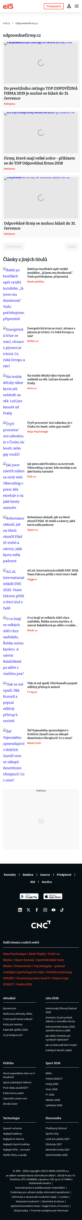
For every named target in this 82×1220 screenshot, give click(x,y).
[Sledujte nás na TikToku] (62, 910)
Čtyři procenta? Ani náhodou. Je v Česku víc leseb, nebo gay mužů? (49, 424)
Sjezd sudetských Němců (17, 1082)
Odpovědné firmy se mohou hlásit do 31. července (40, 226)
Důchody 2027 (54, 1144)
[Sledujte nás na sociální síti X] (28, 910)
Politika (8, 1063)
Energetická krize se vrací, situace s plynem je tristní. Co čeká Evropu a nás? (51, 332)
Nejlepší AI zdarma (13, 1139)
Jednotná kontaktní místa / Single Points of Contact (40, 1206)
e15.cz (6, 23)
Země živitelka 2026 (57, 1155)
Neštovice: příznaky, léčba (17, 1013)
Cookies (63, 1196)
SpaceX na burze (12, 1128)
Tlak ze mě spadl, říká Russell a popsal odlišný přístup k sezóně (52, 685)
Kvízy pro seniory (13, 1024)
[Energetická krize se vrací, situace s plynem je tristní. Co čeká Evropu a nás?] (14, 347)
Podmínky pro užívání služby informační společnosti (39, 1192)
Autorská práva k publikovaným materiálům (40, 1187)
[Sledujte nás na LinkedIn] (20, 910)
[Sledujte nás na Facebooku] (37, 910)
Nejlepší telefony (12, 1133)
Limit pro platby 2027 (58, 1139)
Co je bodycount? (13, 1035)
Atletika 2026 (53, 1100)
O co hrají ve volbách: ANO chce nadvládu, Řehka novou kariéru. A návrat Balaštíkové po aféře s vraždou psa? (52, 621)
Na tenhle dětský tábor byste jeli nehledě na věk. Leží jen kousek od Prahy (50, 379)
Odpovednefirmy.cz (26, 23)
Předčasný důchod (56, 1128)
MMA (49, 1073)
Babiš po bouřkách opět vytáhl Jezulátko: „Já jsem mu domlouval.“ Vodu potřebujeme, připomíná (50, 272)
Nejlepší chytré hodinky (16, 1144)
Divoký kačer (10, 1103)
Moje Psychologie (14, 954)
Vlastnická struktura (53, 1201)
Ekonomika (53, 1118)
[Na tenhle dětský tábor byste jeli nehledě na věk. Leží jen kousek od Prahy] (14, 395)
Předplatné (64, 874)
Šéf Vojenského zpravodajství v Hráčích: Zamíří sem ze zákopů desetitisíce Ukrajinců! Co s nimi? (49, 734)
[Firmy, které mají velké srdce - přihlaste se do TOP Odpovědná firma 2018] (41, 133)
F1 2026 (50, 1094)
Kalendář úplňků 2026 (15, 1029)
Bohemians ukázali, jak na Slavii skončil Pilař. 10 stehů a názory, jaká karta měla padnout (51, 521)
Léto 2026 (52, 998)
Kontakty (10, 874)
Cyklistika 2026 (54, 1105)
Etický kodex (21, 1210)
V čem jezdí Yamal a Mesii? (18, 1019)
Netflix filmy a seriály (15, 1155)
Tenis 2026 (51, 1089)
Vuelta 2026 (24, 984)
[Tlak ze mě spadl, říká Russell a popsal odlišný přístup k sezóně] (14, 702)
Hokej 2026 (52, 1084)
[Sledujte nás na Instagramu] (45, 910)
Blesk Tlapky (37, 954)
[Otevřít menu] (76, 6)
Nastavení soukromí (27, 1201)
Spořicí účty (52, 1133)
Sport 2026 (53, 1063)
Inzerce (45, 874)
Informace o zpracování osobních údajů (34, 1196)
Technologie (11, 1118)
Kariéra (47, 882)
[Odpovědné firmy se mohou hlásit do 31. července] (41, 198)
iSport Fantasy (24, 960)
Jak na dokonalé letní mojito (61, 1045)
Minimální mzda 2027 (58, 1149)
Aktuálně (9, 998)
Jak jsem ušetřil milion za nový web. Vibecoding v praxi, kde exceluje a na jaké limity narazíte (51, 467)
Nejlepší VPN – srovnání (16, 1149)
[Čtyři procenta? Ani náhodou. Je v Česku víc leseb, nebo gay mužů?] (14, 439)
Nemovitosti (22, 966)
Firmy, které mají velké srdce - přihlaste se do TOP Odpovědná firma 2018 (39, 160)
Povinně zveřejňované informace (49, 1210)
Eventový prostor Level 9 (33, 978)
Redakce (28, 874)
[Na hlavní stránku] (8, 6)
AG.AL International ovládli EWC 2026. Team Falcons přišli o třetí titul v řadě (53, 572)
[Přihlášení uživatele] (69, 6)
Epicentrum (9, 1008)
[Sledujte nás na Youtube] (54, 910)
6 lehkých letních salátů (59, 1050)
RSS (32, 882)
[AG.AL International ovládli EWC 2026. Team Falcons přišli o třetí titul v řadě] (14, 590)
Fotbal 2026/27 (54, 1078)
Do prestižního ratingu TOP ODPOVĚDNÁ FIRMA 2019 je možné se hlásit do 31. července (41, 93)
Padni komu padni (13, 1093)
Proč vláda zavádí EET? (15, 1087)
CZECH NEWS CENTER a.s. (54, 1171)
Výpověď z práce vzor (15, 1098)
